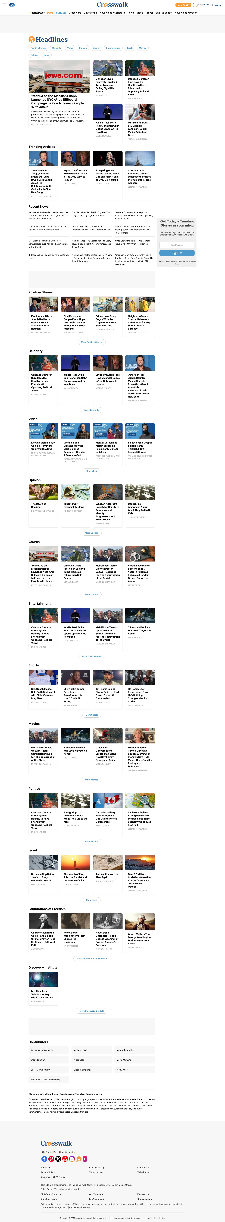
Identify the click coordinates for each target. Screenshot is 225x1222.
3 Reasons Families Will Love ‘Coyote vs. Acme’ (49, 256)
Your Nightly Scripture (112, 12)
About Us (45, 1167)
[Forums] (79, 1159)
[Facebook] (44, 1159)
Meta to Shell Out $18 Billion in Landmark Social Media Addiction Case (90, 228)
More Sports (92, 715)
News (130, 12)
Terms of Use (95, 1172)
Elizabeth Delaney (82, 1069)
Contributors (38, 1042)
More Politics (91, 841)
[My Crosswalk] (202, 5)
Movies (142, 48)
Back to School (164, 12)
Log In (218, 5)
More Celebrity (91, 410)
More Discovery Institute (91, 1011)
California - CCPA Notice (53, 1177)
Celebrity (56, 48)
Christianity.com (49, 1199)
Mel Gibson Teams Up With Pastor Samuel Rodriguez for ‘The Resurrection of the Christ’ (48, 243)
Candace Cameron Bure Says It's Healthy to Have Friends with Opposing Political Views (133, 215)
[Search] (12, 5)
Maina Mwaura (124, 1060)
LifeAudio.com (96, 1199)
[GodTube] (86, 1159)
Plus (50, 12)
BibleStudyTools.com (51, 1194)
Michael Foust (80, 1050)
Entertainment (113, 48)
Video (139, 12)
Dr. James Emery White (42, 1050)
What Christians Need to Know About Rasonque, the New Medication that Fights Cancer (132, 229)
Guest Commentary (40, 1069)
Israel (46, 55)
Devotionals (90, 12)
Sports (129, 48)
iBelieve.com (143, 1194)
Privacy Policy (48, 1172)
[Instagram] (72, 1159)
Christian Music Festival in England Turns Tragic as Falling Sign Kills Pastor (91, 214)
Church (96, 48)
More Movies (91, 779)
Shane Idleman (38, 1060)
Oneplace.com (144, 1199)
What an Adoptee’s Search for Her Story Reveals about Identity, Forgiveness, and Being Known (91, 243)
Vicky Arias (122, 1069)
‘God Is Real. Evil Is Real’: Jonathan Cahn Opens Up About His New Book (48, 228)
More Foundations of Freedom (92, 958)
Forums (61, 12)
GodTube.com (96, 1194)
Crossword (75, 12)
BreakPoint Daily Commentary (45, 1079)
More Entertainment (92, 656)
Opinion (83, 48)
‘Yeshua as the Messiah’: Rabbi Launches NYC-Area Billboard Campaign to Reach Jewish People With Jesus (48, 215)
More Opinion (91, 533)
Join (183, 5)
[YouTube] (65, 1159)
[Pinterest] (51, 1159)
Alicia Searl (79, 1060)
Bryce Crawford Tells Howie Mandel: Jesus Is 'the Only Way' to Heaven (132, 242)
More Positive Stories (91, 342)
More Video (92, 471)
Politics (34, 55)
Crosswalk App (96, 1167)
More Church (91, 594)
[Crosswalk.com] (112, 4)
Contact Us (143, 1167)
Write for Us (143, 1172)
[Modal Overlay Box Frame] (176, 242)
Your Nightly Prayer (186, 12)
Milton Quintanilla (125, 1050)
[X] (58, 1159)
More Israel (91, 900)
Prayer (149, 12)
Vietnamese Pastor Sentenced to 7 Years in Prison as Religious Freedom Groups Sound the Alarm (91, 258)
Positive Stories (38, 48)
